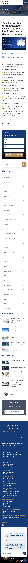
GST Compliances (8, 480)
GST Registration (8, 478)
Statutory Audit (7, 501)
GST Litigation (7, 485)
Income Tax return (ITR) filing (11, 491)
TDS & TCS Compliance (9, 493)
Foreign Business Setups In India (12, 454)
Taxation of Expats (8, 464)
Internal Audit (7, 503)
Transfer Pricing (7, 466)
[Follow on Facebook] (2, 123)
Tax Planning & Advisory (10, 490)
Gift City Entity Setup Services (11, 456)
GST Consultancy (8, 482)
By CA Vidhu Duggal (17, 54)
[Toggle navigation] (25, 2)
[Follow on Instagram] (5, 123)
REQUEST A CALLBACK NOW (14, 155)
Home (3, 12)
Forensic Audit (7, 505)
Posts (8, 12)
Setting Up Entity (8, 470)
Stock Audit (6, 507)
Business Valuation (8, 472)
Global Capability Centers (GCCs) (12, 458)
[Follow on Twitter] (8, 123)
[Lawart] (14, 426)
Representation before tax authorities (13, 497)
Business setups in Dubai (10, 453)
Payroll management (9, 511)
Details (14, 12)
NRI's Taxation (7, 462)
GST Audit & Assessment (10, 483)
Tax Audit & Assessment (10, 495)
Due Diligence (7, 474)
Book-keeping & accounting (11, 513)
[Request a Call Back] (6, 557)
